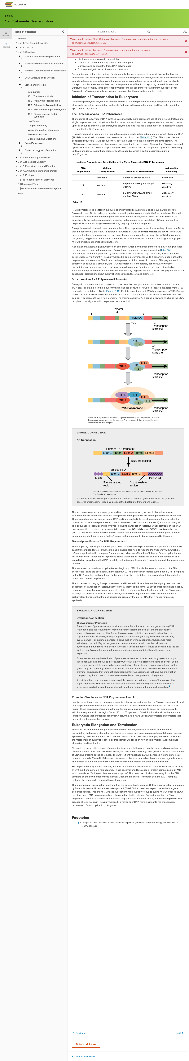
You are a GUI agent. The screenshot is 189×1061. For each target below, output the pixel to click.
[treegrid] (39, 115)
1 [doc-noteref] (169, 686)
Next (178, 1032)
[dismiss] (186, 41)
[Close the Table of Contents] (63, 32)
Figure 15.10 (112, 291)
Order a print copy (86, 1044)
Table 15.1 (146, 137)
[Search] (148, 32)
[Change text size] (185, 31)
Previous (80, 1032)
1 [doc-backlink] (78, 822)
